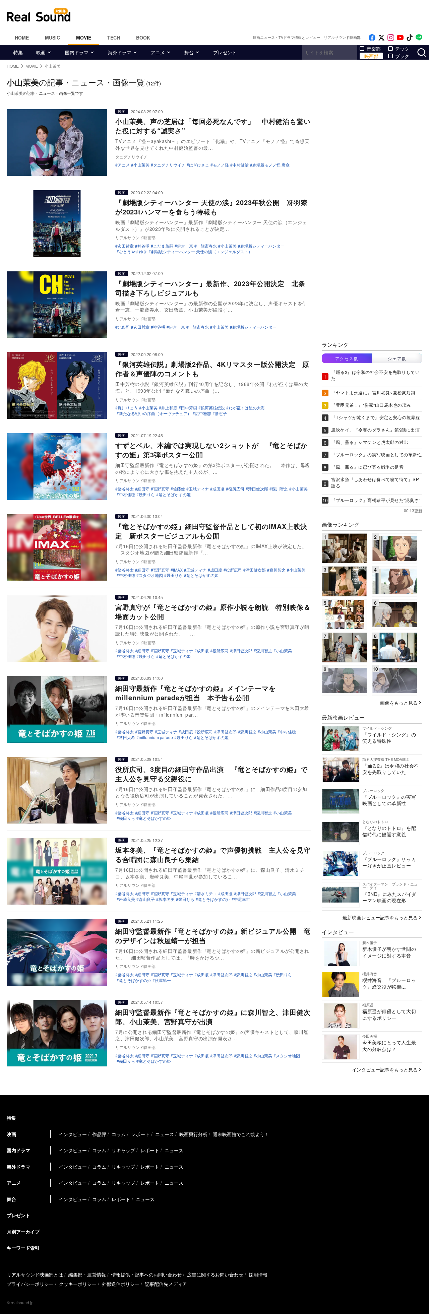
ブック (402, 56)
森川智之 (280, 488)
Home (22, 37)
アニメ (158, 52)
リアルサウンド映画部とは (35, 1274)
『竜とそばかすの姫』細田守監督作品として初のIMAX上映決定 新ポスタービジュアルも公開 (211, 530)
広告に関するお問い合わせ (215, 1274)
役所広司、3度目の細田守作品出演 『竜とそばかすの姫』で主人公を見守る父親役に (211, 773)
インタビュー (73, 1134)
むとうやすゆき (133, 251)
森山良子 (147, 899)
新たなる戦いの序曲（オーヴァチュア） (155, 413)
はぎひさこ (199, 165)
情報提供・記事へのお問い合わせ (146, 1274)
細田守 (143, 488)
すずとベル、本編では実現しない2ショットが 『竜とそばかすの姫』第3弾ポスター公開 (211, 449)
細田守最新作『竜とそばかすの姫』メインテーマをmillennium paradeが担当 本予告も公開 (195, 692)
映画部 (371, 56)
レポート (140, 1134)
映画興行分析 (193, 1134)
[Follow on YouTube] (400, 38)
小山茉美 (141, 165)
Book (143, 37)
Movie (83, 37)
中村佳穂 (127, 494)
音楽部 (374, 48)
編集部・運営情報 (87, 1274)
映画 (41, 52)
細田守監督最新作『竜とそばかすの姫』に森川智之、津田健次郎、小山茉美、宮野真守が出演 (212, 1016)
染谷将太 (126, 488)
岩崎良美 (127, 899)
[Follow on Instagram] (390, 38)
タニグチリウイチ (169, 165)
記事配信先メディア (166, 1283)
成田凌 (218, 488)
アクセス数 (347, 358)
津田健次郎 (258, 488)
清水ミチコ (207, 893)
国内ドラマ (76, 52)
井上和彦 (169, 407)
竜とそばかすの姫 (175, 494)
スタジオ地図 (151, 575)
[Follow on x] (381, 38)
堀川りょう (128, 407)
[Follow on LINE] (419, 38)
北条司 (124, 327)
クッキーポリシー (78, 1283)
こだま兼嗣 (163, 246)
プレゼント (225, 52)
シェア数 (397, 358)
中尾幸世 (242, 899)
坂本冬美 (167, 899)
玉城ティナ (199, 488)
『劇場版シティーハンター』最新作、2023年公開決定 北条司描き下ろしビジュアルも (210, 288)
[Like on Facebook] (372, 38)
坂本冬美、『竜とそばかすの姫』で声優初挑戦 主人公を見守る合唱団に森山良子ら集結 (212, 854)
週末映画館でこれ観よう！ (241, 1134)
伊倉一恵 (185, 246)
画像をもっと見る (399, 702)
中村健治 (241, 165)
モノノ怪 (221, 165)
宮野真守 (161, 488)
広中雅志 (203, 413)
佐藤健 (179, 488)
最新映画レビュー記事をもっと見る (380, 917)
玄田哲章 (126, 246)
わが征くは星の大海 (247, 407)
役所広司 (236, 488)
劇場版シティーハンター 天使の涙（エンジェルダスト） (201, 251)
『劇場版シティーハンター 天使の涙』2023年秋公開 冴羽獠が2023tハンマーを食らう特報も (211, 206)
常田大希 (127, 737)
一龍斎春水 (207, 246)
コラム (119, 1134)
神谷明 (143, 246)
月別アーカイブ (23, 1231)
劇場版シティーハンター (262, 246)
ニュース (164, 1134)
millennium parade (156, 737)
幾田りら (147, 494)
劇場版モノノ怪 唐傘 (271, 165)
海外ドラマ (119, 52)
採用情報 (258, 1274)
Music (52, 37)
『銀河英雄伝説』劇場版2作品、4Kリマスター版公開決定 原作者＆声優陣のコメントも (212, 368)
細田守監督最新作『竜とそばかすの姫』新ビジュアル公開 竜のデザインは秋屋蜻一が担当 (212, 935)
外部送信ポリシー (120, 1283)
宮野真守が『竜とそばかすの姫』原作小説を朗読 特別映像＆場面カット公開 (212, 611)
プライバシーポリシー (30, 1283)
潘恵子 (221, 413)
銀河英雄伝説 (213, 407)
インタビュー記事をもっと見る (385, 1069)
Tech (113, 37)
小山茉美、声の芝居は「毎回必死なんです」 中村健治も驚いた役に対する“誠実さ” (212, 125)
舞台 (189, 52)
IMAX (178, 570)
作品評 (99, 1134)
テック (402, 48)
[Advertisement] (259, 15)
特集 (18, 52)
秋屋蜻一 (163, 980)
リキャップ (123, 1150)
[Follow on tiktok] (409, 38)
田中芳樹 (189, 407)
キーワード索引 (23, 1247)
